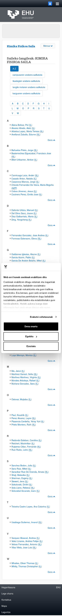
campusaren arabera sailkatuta (27, 74)
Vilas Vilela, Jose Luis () (23, 547)
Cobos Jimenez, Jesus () (24, 191)
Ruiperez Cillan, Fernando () (26, 446)
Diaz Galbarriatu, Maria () (24, 216)
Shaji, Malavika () (20, 474)
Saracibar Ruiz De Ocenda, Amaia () (30, 471)
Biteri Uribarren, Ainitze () (24, 159)
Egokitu (29, 336)
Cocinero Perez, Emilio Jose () (26, 194)
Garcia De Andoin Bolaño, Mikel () (28, 260)
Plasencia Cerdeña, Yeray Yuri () (27, 421)
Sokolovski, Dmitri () (21, 484)
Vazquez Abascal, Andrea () (25, 537)
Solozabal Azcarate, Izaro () (25, 490)
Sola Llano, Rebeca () (23, 487)
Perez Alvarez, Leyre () (23, 418)
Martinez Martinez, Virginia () (26, 377)
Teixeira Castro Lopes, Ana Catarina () (30, 506)
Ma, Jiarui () (18, 370)
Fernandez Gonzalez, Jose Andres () (29, 235)
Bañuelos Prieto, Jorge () (24, 150)
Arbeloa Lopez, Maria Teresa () (27, 131)
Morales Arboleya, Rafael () (25, 380)
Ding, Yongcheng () (21, 219)
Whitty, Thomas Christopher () (26, 566)
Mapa (4, 605)
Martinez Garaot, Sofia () (24, 374)
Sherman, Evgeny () (21, 478)
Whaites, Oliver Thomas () (24, 563)
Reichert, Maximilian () (23, 443)
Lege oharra (7, 593)
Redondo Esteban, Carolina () (26, 440)
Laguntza (6, 612)
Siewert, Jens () (19, 481)
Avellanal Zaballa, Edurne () (25, 134)
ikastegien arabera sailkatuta (26, 80)
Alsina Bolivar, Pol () (21, 124)
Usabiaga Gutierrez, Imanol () (26, 522)
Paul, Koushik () (19, 415)
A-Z (14, 68)
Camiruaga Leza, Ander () (25, 175)
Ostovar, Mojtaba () (21, 399)
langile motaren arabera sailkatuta (29, 87)
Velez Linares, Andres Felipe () (27, 541)
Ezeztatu (31, 346)
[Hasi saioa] (50, 3)
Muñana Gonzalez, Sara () (25, 383)
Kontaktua (6, 599)
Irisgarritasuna (8, 587)
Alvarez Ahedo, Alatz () (23, 128)
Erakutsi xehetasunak (41, 317)
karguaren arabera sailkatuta (26, 93)
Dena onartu (31, 326)
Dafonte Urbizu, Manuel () (24, 210)
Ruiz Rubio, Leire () (21, 449)
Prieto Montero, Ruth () (23, 424)
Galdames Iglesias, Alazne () (26, 254)
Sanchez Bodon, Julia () (23, 465)
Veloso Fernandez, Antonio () (26, 544)
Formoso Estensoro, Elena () (26, 238)
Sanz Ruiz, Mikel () (21, 468)
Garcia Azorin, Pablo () (23, 257)
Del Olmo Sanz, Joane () (24, 213)
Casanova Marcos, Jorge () (25, 181)
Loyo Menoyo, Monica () (23, 355)
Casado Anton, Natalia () (24, 178)
